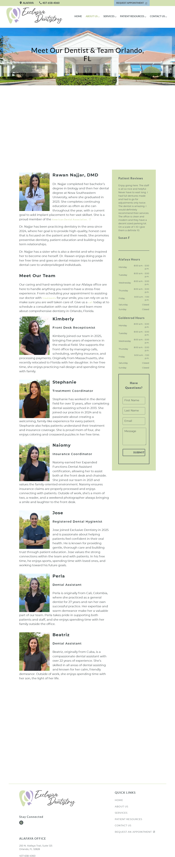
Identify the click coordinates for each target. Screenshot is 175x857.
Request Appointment (130, 3)
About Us (92, 16)
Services (108, 16)
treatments (49, 298)
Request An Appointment (133, 832)
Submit (139, 452)
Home (78, 16)
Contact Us (157, 16)
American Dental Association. (70, 219)
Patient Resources (132, 16)
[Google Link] (21, 823)
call (90, 302)
